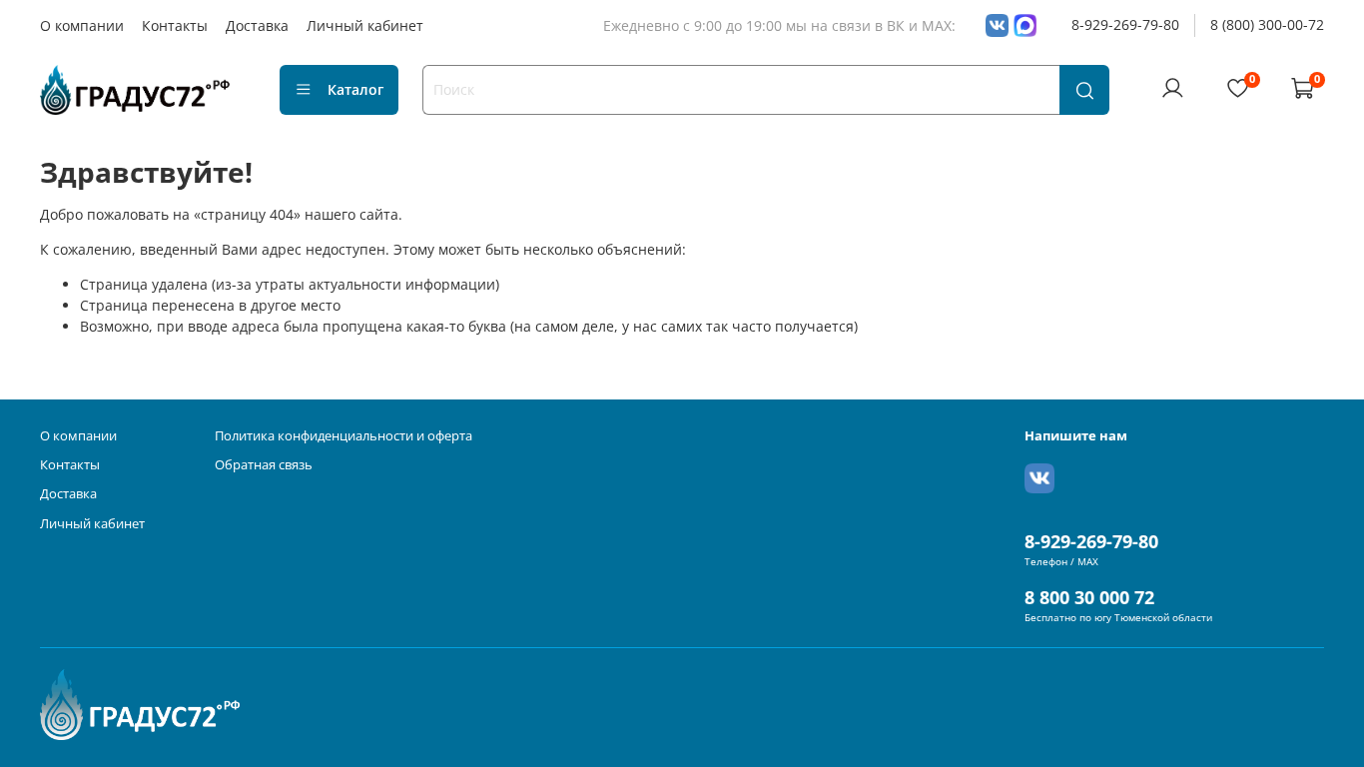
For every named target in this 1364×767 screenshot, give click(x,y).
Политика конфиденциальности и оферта (343, 435)
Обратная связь (264, 464)
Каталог (355, 89)
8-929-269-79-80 (1125, 24)
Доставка (257, 25)
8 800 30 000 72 (1089, 597)
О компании (82, 25)
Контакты (175, 25)
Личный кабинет (365, 25)
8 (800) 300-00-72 (1267, 24)
